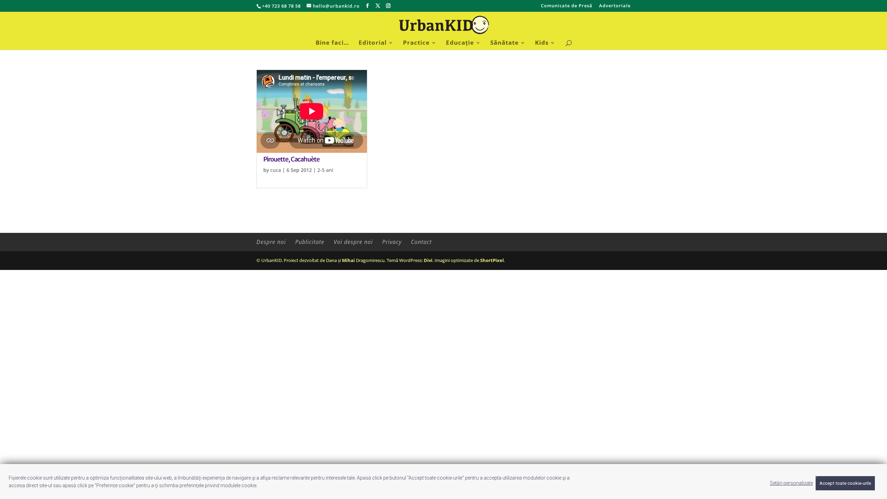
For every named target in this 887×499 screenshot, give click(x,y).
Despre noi (271, 242)
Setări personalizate (791, 483)
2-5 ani (325, 170)
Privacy (392, 242)
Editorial (373, 43)
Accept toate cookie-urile (845, 483)
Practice (416, 43)
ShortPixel (492, 260)
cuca (275, 170)
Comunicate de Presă (566, 6)
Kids (541, 43)
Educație (460, 43)
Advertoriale (615, 6)
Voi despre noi (353, 242)
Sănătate (504, 43)
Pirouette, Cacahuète (291, 159)
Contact (421, 242)
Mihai (348, 260)
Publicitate (309, 242)
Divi (428, 260)
